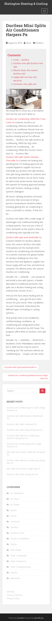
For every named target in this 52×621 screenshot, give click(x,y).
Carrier (13, 515)
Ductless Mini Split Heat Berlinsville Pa (23, 237)
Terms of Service (15, 595)
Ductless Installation (19, 538)
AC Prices (14, 498)
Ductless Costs (17, 532)
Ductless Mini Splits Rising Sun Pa (22, 474)
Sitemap (10, 591)
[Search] (42, 390)
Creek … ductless (21, 59)
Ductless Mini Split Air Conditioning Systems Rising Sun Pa (23, 437)
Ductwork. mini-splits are (24, 84)
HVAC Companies (18, 555)
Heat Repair (15, 549)
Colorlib (20, 618)
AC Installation (17, 493)
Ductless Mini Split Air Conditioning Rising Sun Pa (26, 461)
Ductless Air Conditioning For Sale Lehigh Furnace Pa (26, 409)
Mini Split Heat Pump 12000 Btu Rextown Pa (26, 453)
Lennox (13, 572)
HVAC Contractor (18, 561)
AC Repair (14, 504)
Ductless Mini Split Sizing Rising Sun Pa (25, 429)
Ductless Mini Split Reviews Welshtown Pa (25, 417)
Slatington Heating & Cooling (26, 4)
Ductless (39, 43)
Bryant (13, 510)
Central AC (15, 521)
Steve (28, 43)
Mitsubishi (15, 578)
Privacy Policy (13, 598)
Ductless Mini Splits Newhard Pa (22, 424)
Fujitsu (13, 544)
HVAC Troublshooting (20, 566)
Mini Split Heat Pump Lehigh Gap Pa (23, 468)
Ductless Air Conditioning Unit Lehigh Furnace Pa (24, 445)
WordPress (38, 618)
